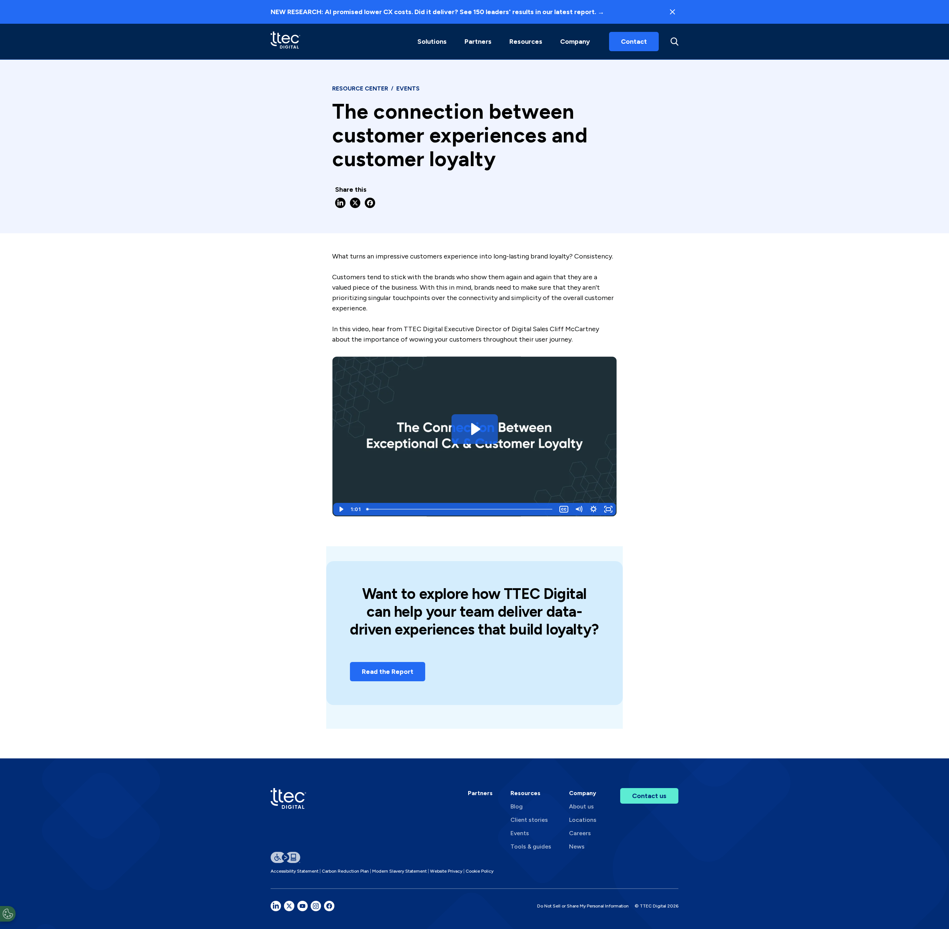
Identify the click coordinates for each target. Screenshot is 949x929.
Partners (480, 793)
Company (575, 41)
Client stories (529, 819)
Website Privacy (446, 871)
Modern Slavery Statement (399, 871)
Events (519, 833)
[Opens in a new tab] (276, 906)
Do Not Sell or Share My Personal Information (583, 906)
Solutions (432, 41)
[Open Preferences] (8, 914)
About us (581, 806)
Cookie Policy (479, 871)
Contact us (649, 796)
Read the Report (387, 672)
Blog (516, 806)
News (577, 846)
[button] (432, 41)
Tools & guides (530, 846)
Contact (634, 41)
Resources (525, 41)
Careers (580, 833)
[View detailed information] (285, 41)
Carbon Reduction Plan (345, 871)
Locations (582, 819)
